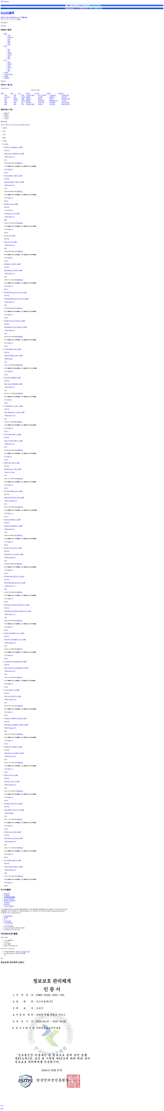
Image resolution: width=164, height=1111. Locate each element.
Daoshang (11, 500)
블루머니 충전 (5, 17)
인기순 (12, 124)
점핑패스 (7, 78)
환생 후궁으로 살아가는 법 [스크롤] (16, 298)
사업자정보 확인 (62, 909)
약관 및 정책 (65, 102)
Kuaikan (11, 557)
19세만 (5, 141)
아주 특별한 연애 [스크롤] (13, 355)
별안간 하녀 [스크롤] (12, 781)
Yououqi (11, 699)
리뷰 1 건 (10, 286)
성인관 (10, 55)
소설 (5, 60)
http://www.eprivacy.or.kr (23, 951)
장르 (9, 41)
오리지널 (10, 37)
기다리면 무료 (8, 74)
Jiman (10, 157)
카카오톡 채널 (8, 923)
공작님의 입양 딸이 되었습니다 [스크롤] (17, 611)
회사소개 (7, 893)
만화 (5, 46)
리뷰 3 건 (10, 343)
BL (8, 69)
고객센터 (60, 93)
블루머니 (52, 97)
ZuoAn (11, 415)
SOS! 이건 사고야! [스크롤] (13, 554)
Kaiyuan (11, 756)
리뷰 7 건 (10, 769)
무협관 (10, 53)
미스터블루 (7, 12)
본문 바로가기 (5, 1)
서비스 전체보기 (9, 906)
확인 (2, 1108)
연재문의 (7, 904)
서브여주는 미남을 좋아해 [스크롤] (16, 668)
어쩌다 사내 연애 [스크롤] (13, 838)
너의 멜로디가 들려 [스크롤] (14, 182)
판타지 (10, 64)
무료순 (28, 124)
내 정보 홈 (52, 95)
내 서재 (37, 93)
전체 (6, 113)
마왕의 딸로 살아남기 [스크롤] (14, 582)
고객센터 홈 (65, 95)
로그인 (19, 17)
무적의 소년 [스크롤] (12, 213)
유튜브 (6, 917)
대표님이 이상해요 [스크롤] (14, 753)
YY (14, 157)
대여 (4, 131)
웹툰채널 (19, 163)
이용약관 (7, 895)
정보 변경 (52, 104)
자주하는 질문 (65, 99)
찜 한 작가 (41, 102)
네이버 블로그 (8, 916)
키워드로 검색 (30, 104)
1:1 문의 (63, 100)
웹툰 (5, 33)
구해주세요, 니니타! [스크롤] (14, 412)
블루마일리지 (53, 100)
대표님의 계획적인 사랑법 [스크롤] (16, 724)
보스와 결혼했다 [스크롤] (13, 526)
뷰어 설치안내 (65, 104)
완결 (9, 42)
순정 (5, 160)
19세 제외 (6, 144)
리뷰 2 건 (10, 740)
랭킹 (9, 44)
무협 (9, 65)
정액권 (51, 99)
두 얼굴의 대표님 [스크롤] (13, 866)
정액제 (5, 128)
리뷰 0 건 (10, 169)
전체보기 (3, 81)
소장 (4, 134)
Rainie (10, 358)
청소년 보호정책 (9, 899)
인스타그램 (7, 921)
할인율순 (22, 124)
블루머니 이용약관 (9, 900)
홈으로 (10, 85)
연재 (9, 35)
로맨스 (10, 67)
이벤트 (6, 72)
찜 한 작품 (41, 100)
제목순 (7, 124)
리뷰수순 (16, 124)
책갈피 (40, 99)
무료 (9, 56)
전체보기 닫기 (5, 88)
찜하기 (6, 172)
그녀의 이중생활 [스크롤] (13, 384)
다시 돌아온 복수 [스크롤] (13, 440)
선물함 (6, 76)
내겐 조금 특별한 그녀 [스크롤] (15, 639)
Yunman (11, 728)
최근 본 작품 (42, 95)
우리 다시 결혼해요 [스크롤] (14, 153)
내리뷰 (40, 104)
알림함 (13, 17)
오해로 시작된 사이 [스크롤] (14, 810)
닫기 (2, 958)
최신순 (3, 124)
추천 (9, 49)
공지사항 (64, 97)
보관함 (40, 97)
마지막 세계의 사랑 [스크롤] (14, 497)
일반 (9, 70)
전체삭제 (3, 25)
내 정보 (48, 93)
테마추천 (28, 102)
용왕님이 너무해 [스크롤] (13, 270)
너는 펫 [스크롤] (10, 242)
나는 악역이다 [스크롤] (12, 696)
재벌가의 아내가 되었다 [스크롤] (15, 327)
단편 (9, 39)
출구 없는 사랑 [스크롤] (12, 469)
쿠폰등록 (52, 102)
